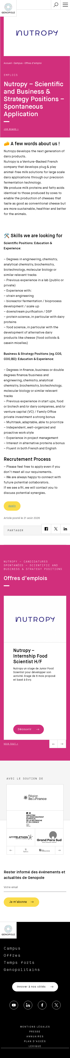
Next (62, 744)
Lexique (35, 1046)
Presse (35, 1032)
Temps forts (19, 963)
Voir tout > (11, 744)
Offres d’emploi (33, 63)
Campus (18, 63)
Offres (12, 955)
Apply (12, 506)
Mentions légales (35, 1027)
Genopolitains (22, 970)
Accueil (8, 63)
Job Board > (11, 129)
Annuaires (35, 1037)
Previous (53, 744)
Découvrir (25, 729)
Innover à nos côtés (32, 986)
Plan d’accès (35, 1041)
